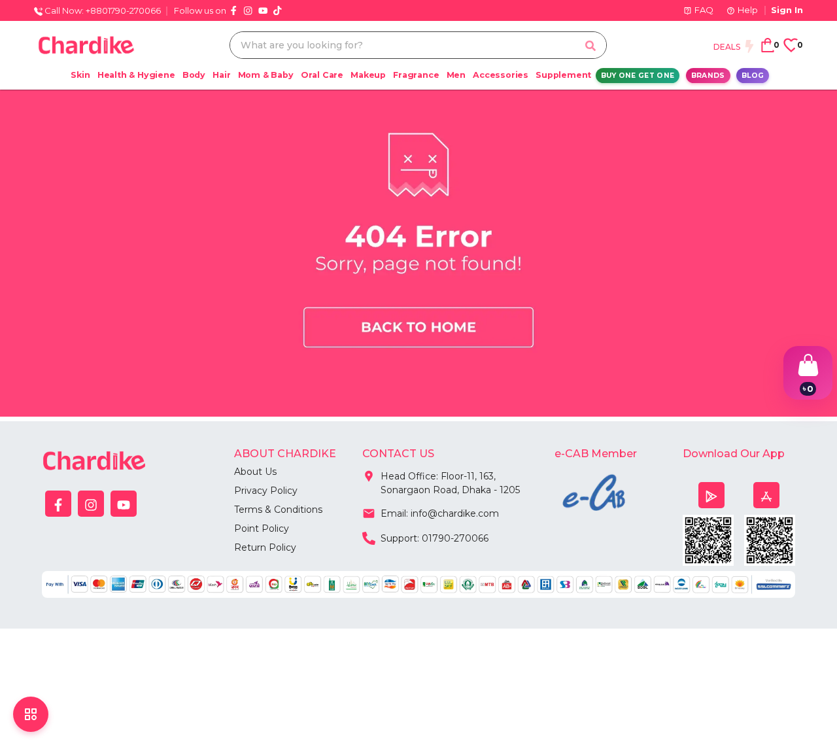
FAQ (703, 10)
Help (748, 10)
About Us (255, 471)
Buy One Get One (638, 75)
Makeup (368, 75)
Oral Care (322, 75)
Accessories (500, 75)
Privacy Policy (266, 490)
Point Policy (261, 528)
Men (456, 75)
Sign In (787, 10)
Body (193, 75)
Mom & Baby (266, 75)
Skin (80, 75)
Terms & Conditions (278, 509)
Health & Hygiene (136, 75)
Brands (708, 75)
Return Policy (265, 547)
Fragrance (416, 75)
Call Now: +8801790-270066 (102, 10)
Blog (753, 75)
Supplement (563, 75)
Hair (221, 75)
